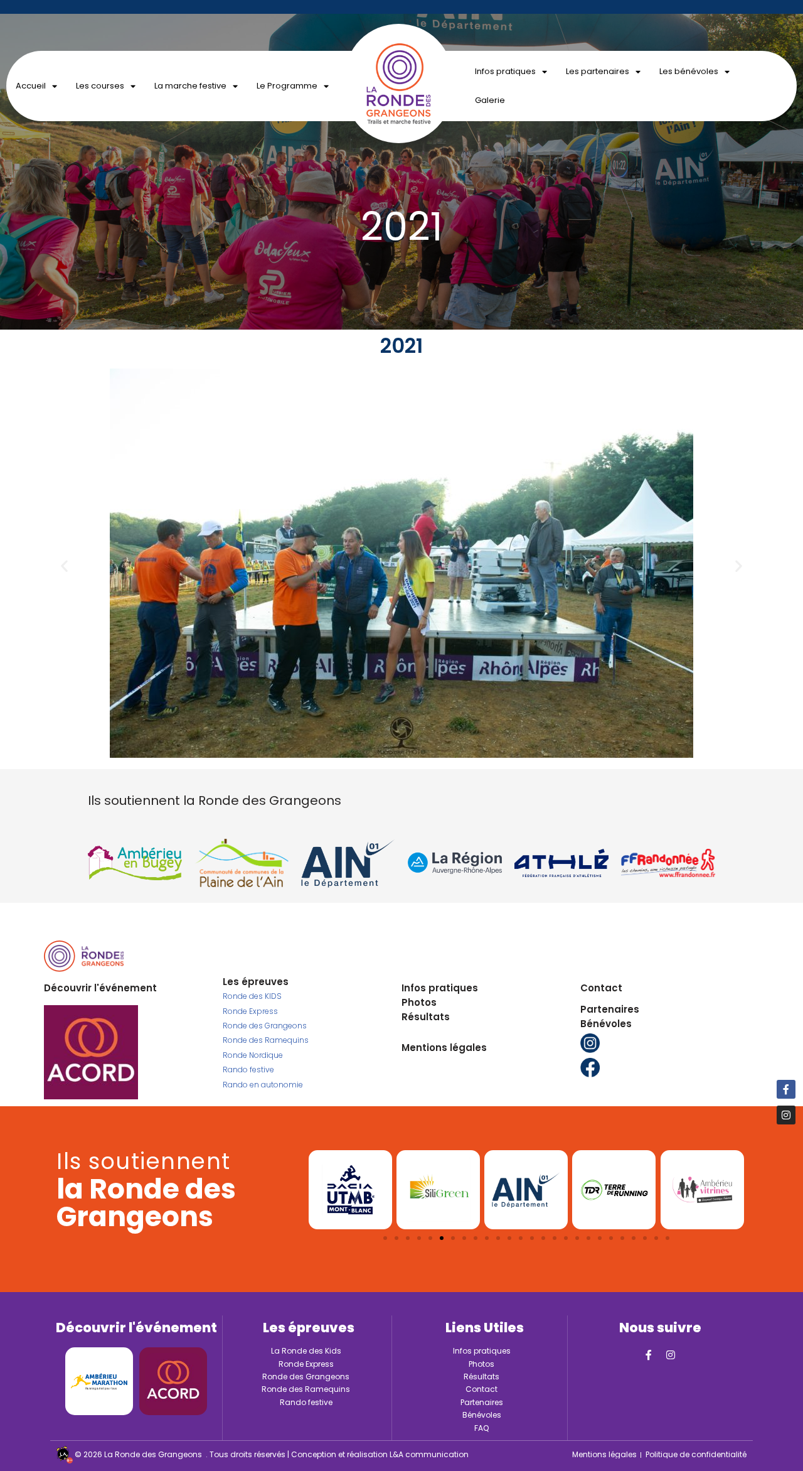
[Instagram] (670, 1354)
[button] (64, 566)
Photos (419, 1002)
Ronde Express (250, 1011)
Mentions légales (444, 1047)
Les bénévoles (688, 71)
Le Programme (287, 86)
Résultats (426, 1016)
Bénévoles (606, 1023)
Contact (601, 987)
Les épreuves (256, 981)
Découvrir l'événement (100, 987)
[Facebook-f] (648, 1354)
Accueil (31, 86)
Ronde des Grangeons (265, 1025)
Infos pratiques (505, 71)
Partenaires (609, 1009)
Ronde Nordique (253, 1055)
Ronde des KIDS (252, 996)
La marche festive (190, 86)
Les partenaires (597, 71)
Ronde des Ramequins (266, 1040)
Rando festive (248, 1069)
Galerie (490, 100)
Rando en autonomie (263, 1084)
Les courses (100, 86)
